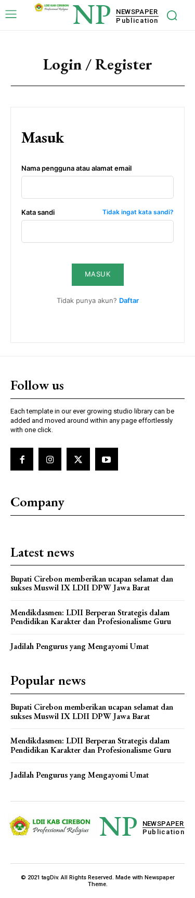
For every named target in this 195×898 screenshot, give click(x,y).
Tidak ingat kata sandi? (138, 212)
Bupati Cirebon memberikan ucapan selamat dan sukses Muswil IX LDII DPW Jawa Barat (91, 583)
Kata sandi (97, 212)
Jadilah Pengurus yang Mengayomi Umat (79, 646)
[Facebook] (21, 459)
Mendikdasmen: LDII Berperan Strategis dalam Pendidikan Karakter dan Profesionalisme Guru (90, 617)
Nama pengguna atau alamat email (76, 168)
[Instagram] (49, 459)
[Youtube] (106, 459)
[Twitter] (78, 459)
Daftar (129, 300)
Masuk (98, 274)
